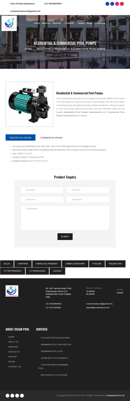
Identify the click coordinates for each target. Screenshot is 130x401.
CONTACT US (14, 367)
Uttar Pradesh (12, 271)
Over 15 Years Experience (22, 4)
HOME (11, 337)
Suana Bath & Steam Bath (54, 358)
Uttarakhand (37, 271)
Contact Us (99, 23)
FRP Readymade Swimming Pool (53, 366)
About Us (46, 23)
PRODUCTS (14, 352)
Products (69, 23)
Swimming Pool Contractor (55, 345)
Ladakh (57, 271)
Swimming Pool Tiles (51, 351)
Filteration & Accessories (55, 338)
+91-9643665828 (52, 4)
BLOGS (11, 362)
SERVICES (13, 347)
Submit (65, 236)
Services (56, 23)
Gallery (81, 23)
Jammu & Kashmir (75, 264)
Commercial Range (51, 138)
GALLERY (12, 357)
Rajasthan (115, 264)
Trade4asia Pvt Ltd (115, 395)
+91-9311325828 (53, 308)
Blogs (89, 23)
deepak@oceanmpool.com (98, 308)
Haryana (23, 264)
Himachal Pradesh (47, 264)
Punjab (97, 264)
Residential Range (20, 138)
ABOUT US (13, 342)
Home (37, 23)
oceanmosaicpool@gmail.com (25, 11)
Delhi (7, 264)
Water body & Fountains (53, 375)
